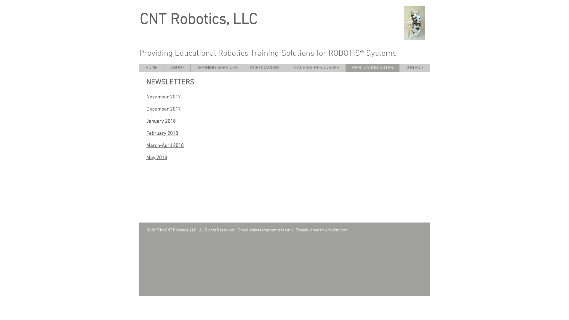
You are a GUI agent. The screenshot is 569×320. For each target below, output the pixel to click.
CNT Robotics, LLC (199, 20)
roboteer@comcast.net (270, 230)
